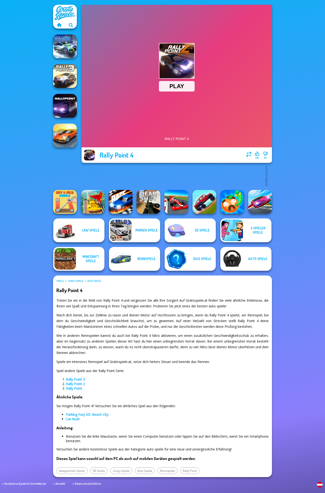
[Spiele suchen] (71, 25)
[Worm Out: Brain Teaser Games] (232, 202)
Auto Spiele (94, 281)
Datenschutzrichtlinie (88, 483)
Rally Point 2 (75, 384)
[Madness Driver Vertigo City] (65, 135)
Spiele (60, 281)
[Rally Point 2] (65, 46)
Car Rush (73, 419)
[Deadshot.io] (148, 202)
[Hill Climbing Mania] (204, 202)
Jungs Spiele (76, 281)
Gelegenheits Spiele (72, 471)
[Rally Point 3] (65, 76)
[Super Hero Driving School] (93, 202)
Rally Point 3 (75, 379)
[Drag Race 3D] (121, 202)
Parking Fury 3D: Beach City (87, 414)
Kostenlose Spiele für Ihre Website (25, 483)
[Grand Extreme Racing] (176, 202)
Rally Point (74, 388)
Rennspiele (167, 471)
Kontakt (60, 483)
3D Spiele (99, 471)
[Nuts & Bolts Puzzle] (65, 202)
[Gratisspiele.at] (59, 25)
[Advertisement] (176, 176)
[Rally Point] (65, 106)
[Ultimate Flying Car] (260, 202)
